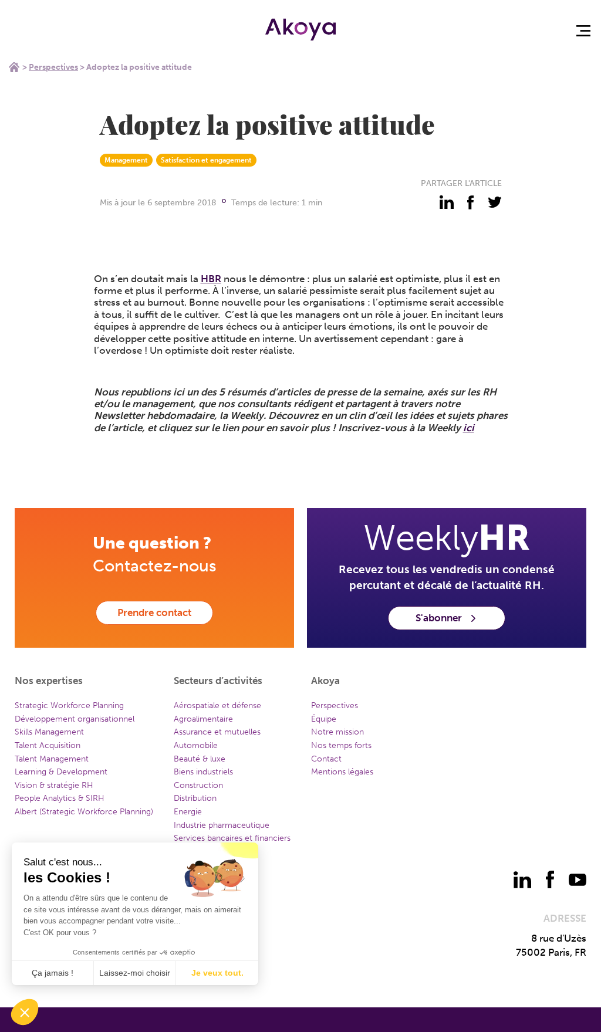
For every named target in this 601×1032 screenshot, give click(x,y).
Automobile (196, 745)
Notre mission (337, 732)
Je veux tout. (217, 972)
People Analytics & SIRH (59, 798)
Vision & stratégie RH (54, 785)
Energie (188, 812)
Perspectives (53, 67)
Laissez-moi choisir (134, 972)
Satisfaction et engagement (206, 160)
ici (468, 428)
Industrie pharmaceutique (221, 825)
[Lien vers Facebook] (550, 879)
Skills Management (49, 732)
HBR (211, 279)
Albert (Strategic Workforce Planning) (84, 812)
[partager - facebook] (471, 202)
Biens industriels (203, 772)
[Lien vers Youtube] (577, 879)
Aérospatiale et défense (217, 705)
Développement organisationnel (74, 719)
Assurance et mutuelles (217, 732)
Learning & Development (61, 772)
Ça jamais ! (52, 972)
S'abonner (439, 618)
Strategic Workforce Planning (69, 705)
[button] (25, 1012)
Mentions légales (342, 772)
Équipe (323, 719)
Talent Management (52, 759)
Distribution (195, 798)
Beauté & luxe (199, 759)
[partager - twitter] (495, 202)
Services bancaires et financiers (232, 838)
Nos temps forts (341, 745)
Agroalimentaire (203, 719)
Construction (198, 785)
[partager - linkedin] (447, 202)
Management (126, 160)
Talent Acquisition (47, 745)
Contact (326, 759)
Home (14, 67)
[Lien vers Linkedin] (522, 879)
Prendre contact (154, 612)
